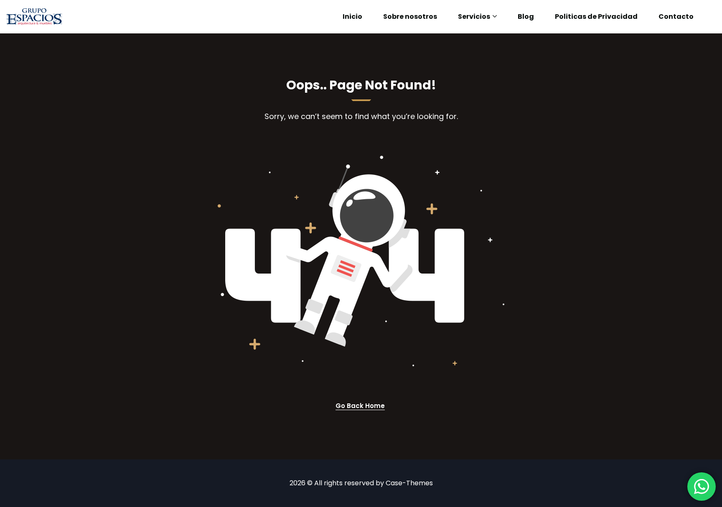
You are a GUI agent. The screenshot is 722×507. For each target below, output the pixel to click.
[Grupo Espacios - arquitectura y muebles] (34, 16)
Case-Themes (409, 483)
